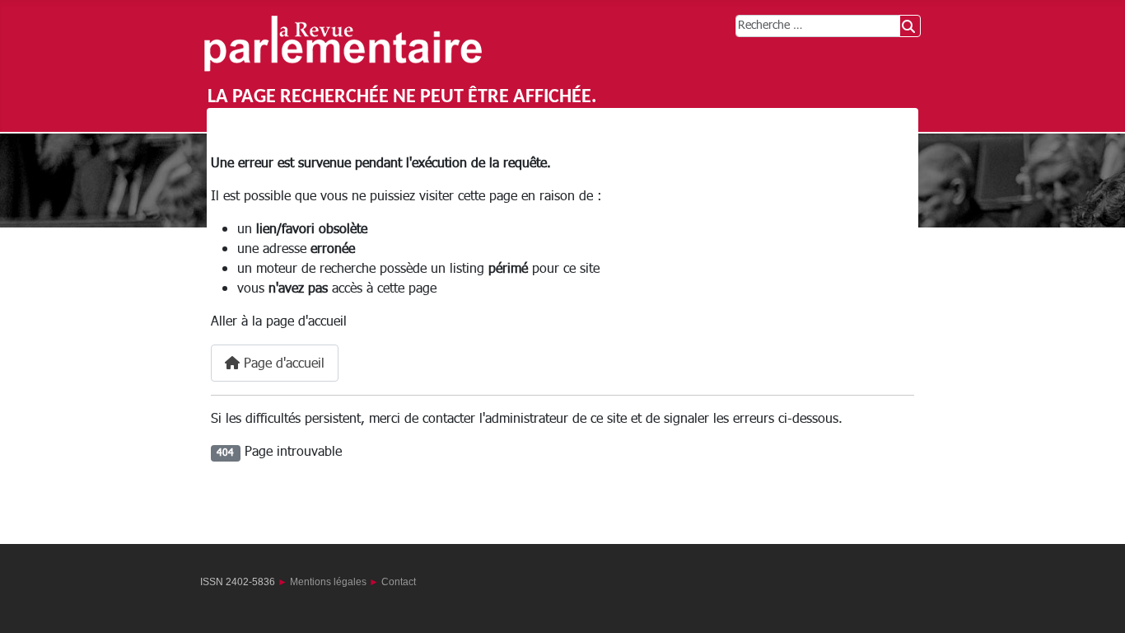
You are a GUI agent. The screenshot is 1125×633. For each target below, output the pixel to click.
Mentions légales (328, 582)
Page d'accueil (282, 363)
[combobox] (817, 26)
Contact (398, 582)
